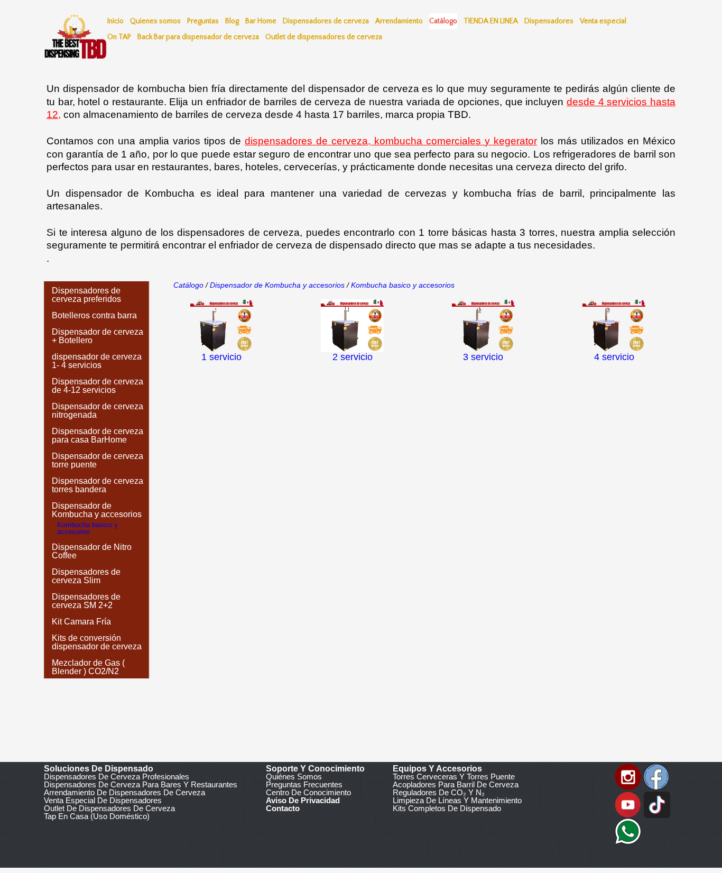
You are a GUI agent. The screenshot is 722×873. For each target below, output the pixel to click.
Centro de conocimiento (308, 792)
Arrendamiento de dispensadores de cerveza (124, 792)
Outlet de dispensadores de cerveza (109, 808)
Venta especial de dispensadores (103, 800)
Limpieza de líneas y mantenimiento (457, 800)
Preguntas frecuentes (304, 784)
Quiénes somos (294, 776)
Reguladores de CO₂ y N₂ (439, 792)
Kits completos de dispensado (447, 808)
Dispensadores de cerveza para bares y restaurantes (140, 784)
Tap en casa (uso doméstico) (97, 816)
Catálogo (188, 285)
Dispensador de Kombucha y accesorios (277, 285)
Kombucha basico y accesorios (402, 285)
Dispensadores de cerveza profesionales (116, 776)
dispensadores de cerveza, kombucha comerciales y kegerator (391, 140)
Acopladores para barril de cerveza (456, 784)
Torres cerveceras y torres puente (454, 776)
